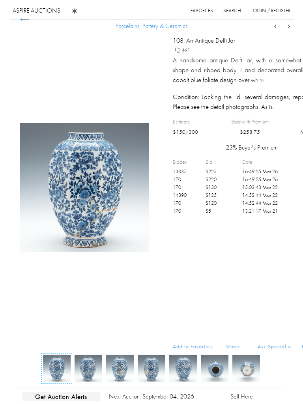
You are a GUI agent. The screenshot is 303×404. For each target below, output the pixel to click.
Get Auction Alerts (61, 396)
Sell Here (241, 396)
